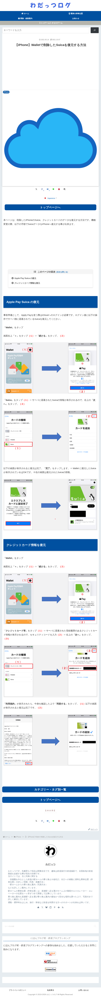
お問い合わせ (83, 990)
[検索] (95, 30)
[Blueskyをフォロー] (46, 907)
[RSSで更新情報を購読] (62, 907)
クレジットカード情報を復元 (27, 283)
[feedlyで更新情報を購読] (58, 907)
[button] (64, 189)
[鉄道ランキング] (50, 961)
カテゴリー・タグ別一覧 (50, 789)
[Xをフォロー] (42, 907)
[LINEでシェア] (53, 189)
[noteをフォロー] (50, 907)
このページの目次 (46, 272)
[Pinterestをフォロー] (54, 907)
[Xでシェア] (36, 189)
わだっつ (50, 864)
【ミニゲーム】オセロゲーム (51, 23)
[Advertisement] (50, 68)
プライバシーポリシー (17, 990)
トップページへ (50, 207)
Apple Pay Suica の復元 (25, 278)
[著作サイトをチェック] (38, 907)
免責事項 (50, 990)
